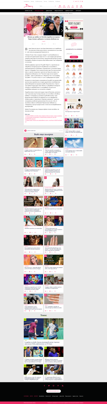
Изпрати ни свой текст (53, 391)
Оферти (81, 7)
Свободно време (39, 10)
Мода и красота (59, 10)
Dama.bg (32, 1)
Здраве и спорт (69, 10)
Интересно (32, 13)
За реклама (26, 396)
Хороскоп (78, 10)
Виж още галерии (43, 134)
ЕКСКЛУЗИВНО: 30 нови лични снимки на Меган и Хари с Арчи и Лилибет (44, 115)
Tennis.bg (45, 1)
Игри (77, 7)
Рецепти (60, 7)
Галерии (64, 7)
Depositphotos (41, 396)
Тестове (68, 7)
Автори (31, 396)
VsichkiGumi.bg (51, 1)
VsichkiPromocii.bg (38, 1)
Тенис (43, 315)
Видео (72, 7)
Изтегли (74, 27)
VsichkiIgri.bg (57, 1)
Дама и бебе (49, 10)
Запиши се (74, 57)
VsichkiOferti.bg (26, 1)
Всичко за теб (28, 10)
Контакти (36, 396)
